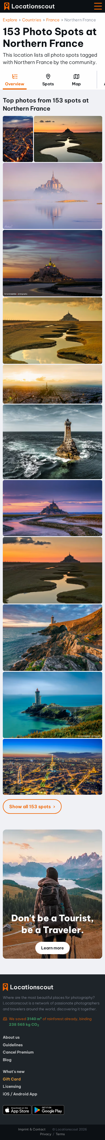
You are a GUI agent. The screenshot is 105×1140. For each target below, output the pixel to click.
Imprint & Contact (32, 1129)
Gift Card (12, 1079)
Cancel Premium (18, 1052)
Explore (10, 19)
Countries (31, 19)
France (53, 19)
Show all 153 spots (30, 806)
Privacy (45, 1134)
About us (11, 1037)
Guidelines (13, 1044)
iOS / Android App (20, 1093)
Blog (7, 1059)
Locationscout (29, 6)
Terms (60, 1134)
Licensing (12, 1086)
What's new (14, 1071)
